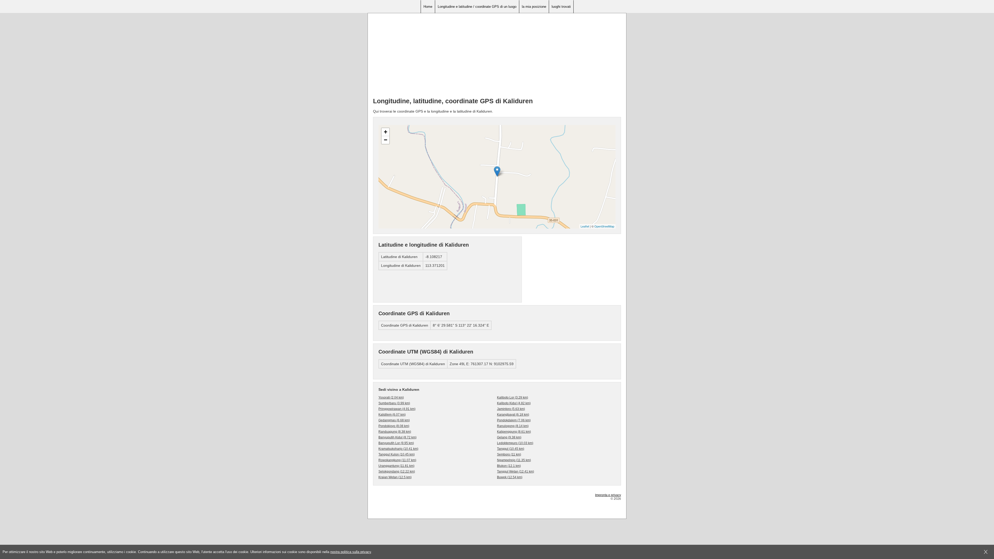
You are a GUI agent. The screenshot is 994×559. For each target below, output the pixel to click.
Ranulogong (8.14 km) (513, 426)
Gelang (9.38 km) (509, 437)
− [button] (385, 140)
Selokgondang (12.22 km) (396, 471)
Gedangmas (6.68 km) (394, 420)
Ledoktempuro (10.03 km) (515, 443)
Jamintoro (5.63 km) (511, 409)
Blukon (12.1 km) (509, 466)
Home (427, 7)
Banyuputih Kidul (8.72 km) (397, 437)
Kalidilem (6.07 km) (392, 414)
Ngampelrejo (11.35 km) (514, 460)
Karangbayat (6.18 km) (513, 414)
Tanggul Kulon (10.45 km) (396, 454)
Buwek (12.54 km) (509, 477)
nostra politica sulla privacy (350, 552)
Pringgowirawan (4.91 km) (396, 409)
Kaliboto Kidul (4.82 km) (514, 403)
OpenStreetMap (604, 226)
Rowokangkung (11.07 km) (397, 460)
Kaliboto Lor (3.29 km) (512, 397)
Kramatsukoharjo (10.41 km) (398, 449)
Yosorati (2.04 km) (391, 397)
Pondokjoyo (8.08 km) (393, 426)
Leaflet (585, 226)
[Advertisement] (497, 57)
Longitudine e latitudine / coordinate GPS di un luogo (477, 7)
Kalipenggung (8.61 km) (514, 431)
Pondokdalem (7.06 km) (514, 420)
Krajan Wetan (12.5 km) (395, 477)
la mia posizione (534, 7)
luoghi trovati (561, 7)
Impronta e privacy (608, 495)
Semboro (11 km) (509, 454)
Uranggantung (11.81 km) (396, 466)
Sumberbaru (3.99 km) (394, 403)
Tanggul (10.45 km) (510, 449)
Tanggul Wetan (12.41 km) (515, 471)
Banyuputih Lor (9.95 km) (396, 443)
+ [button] (385, 132)
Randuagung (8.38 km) (394, 431)
